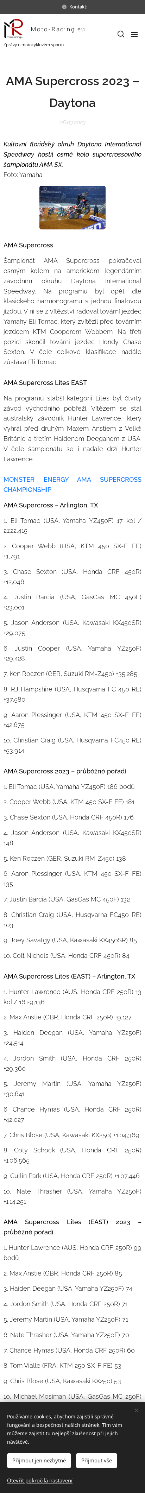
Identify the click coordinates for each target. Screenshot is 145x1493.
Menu (134, 34)
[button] (120, 34)
